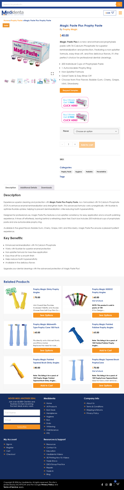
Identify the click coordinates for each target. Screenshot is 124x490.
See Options (46, 315)
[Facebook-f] (102, 484)
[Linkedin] (110, 484)
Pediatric (89, 172)
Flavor (66, 131)
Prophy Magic (70, 29)
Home (6, 20)
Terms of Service (11, 487)
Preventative (101, 172)
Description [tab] (10, 187)
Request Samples (70, 90)
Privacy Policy (47, 484)
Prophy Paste (16, 20)
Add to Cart (105, 350)
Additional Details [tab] (28, 187)
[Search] (119, 4)
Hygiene (78, 172)
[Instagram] (106, 484)
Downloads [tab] (46, 187)
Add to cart (87, 145)
